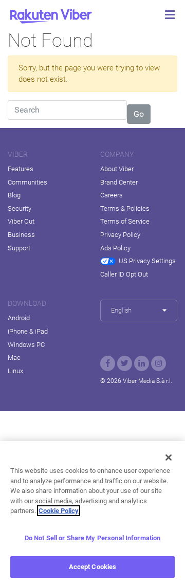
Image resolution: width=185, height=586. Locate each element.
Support (19, 248)
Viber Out (21, 221)
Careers (111, 195)
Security (19, 208)
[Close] (168, 457)
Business (21, 235)
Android (19, 318)
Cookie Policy (59, 511)
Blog (14, 195)
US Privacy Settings (147, 261)
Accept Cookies (93, 567)
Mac (14, 357)
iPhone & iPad (28, 331)
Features (20, 169)
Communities (27, 182)
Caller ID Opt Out (124, 274)
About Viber (117, 169)
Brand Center (119, 182)
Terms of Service (125, 221)
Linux (15, 371)
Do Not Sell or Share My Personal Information (93, 538)
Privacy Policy (120, 235)
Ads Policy (115, 248)
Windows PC (26, 345)
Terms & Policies (125, 208)
